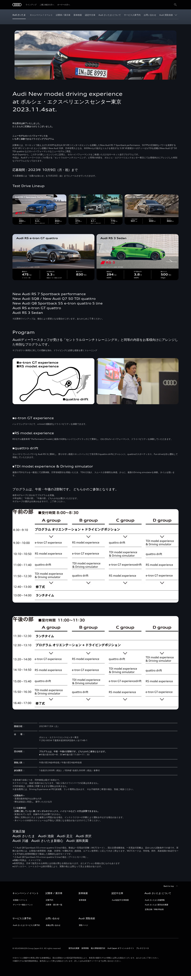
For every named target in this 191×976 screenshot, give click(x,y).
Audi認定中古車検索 (120, 900)
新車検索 (82, 900)
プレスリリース (142, 948)
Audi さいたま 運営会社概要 (156, 905)
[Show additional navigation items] (176, 15)
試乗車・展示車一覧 (54, 905)
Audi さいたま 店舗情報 (155, 900)
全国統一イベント (20, 900)
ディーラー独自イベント (23, 905)
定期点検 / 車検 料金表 (154, 909)
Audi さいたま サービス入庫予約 (26, 925)
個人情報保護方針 (98, 948)
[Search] (175, 5)
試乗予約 (49, 900)
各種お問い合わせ (53, 925)
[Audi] (16, 4)
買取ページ (83, 925)
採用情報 (85, 948)
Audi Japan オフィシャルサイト (120, 948)
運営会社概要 (73, 948)
